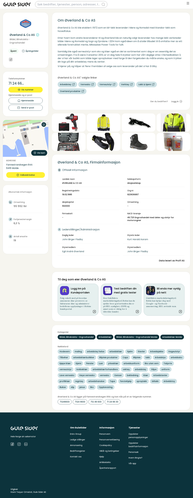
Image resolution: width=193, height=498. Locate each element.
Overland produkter (70, 91)
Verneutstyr (106, 84)
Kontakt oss (76, 456)
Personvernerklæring (109, 439)
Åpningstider (32, 51)
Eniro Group (75, 434)
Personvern (104, 434)
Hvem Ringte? (135, 457)
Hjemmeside (27, 100)
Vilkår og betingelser (109, 451)
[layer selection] (44, 124)
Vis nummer (27, 89)
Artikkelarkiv (105, 462)
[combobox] (69, 4)
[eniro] (17, 4)
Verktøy (125, 84)
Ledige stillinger (77, 439)
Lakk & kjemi (144, 84)
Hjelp (101, 456)
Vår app (132, 463)
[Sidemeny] (188, 3)
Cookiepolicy (105, 445)
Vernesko (85, 84)
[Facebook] (10, 59)
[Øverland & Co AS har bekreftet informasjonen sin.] (37, 35)
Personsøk (133, 452)
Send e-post (27, 107)
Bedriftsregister (77, 451)
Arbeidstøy (65, 84)
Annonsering (76, 445)
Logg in (175, 101)
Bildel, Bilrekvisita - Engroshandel (20, 41)
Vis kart (41, 152)
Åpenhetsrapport (107, 468)
